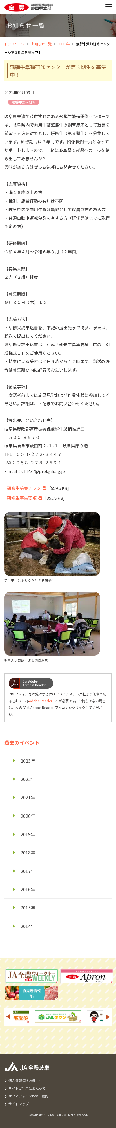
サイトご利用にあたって (26, 1088)
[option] (26, 1016)
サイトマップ (18, 1103)
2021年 (64, 43)
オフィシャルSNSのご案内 (28, 1095)
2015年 (28, 907)
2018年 (28, 852)
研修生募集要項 (22, 498)
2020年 (28, 815)
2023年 (28, 760)
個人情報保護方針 (21, 1080)
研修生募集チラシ (24, 488)
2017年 (28, 871)
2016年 (28, 889)
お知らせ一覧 (41, 43)
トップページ (14, 43)
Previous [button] (8, 1016)
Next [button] (107, 1016)
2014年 (28, 926)
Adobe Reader (40, 700)
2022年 (28, 779)
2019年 (28, 834)
